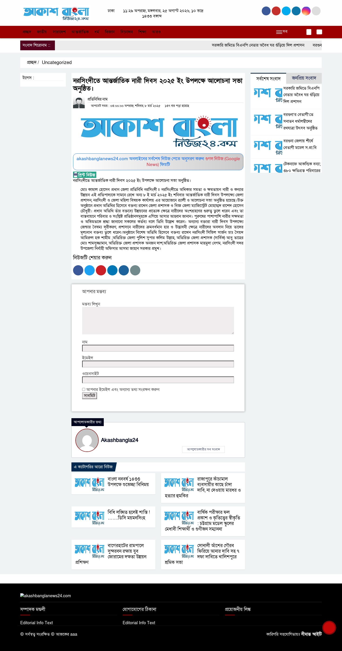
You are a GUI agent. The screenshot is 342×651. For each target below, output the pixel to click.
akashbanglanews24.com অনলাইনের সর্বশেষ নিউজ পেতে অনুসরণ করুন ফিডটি (158, 162)
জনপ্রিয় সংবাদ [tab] (304, 78)
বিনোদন (127, 32)
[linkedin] (296, 11)
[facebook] (266, 11)
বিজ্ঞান (110, 32)
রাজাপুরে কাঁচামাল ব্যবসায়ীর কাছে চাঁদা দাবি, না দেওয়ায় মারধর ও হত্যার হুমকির (203, 487)
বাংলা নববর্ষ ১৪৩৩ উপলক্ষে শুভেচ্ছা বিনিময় (128, 482)
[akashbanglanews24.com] (55, 12)
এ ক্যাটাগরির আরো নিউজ (93, 467)
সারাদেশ (59, 32)
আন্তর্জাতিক (80, 32)
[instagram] (286, 11)
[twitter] (276, 11)
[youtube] (306, 11)
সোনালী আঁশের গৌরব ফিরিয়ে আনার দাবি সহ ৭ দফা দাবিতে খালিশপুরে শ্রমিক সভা (202, 554)
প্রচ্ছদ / (32, 63)
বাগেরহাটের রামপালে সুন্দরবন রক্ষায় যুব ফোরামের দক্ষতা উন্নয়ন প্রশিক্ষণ (110, 554)
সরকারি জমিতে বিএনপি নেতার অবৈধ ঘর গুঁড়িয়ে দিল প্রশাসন (248, 45)
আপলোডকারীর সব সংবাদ (203, 449)
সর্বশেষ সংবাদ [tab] (268, 79)
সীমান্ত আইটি (311, 634)
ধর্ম (96, 32)
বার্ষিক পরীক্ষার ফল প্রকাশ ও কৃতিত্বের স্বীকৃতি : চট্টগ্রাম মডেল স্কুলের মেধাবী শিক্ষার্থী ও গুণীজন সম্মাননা (202, 520)
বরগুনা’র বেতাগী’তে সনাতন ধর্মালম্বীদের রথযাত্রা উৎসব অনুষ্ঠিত (300, 121)
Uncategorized (57, 63)
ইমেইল (87, 358)
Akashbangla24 (119, 440)
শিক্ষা (142, 32)
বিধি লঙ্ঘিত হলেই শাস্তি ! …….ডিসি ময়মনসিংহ (129, 515)
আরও (156, 32)
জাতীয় (42, 32)
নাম (84, 342)
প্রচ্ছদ (27, 32)
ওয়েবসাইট (90, 373)
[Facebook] (78, 270)
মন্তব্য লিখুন (91, 304)
